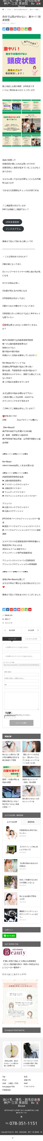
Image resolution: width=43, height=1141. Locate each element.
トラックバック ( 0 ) (31, 639)
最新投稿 (31, 822)
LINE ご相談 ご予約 (10, 1083)
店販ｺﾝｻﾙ (27, 1080)
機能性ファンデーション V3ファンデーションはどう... (29, 914)
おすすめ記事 (12, 822)
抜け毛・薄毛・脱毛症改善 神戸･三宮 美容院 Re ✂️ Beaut (22, 3)
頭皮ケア (13, 23)
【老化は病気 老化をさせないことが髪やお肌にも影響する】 (11, 1063)
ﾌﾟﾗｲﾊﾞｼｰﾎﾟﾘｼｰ (29, 1086)
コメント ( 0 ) (12, 639)
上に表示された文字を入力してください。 (18, 715)
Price (4, 1080)
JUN (11, 615)
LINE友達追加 (12, 221)
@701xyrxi (11, 419)
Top (3, 1076)
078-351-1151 (24, 1123)
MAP (26, 1083)
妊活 (25, 1076)
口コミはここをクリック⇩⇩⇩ (14, 974)
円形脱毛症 (6, 1090)
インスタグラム (13, 228)
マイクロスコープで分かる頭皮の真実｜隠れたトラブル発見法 (31, 1063)
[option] (11, 1054)
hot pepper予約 (8, 1086)
